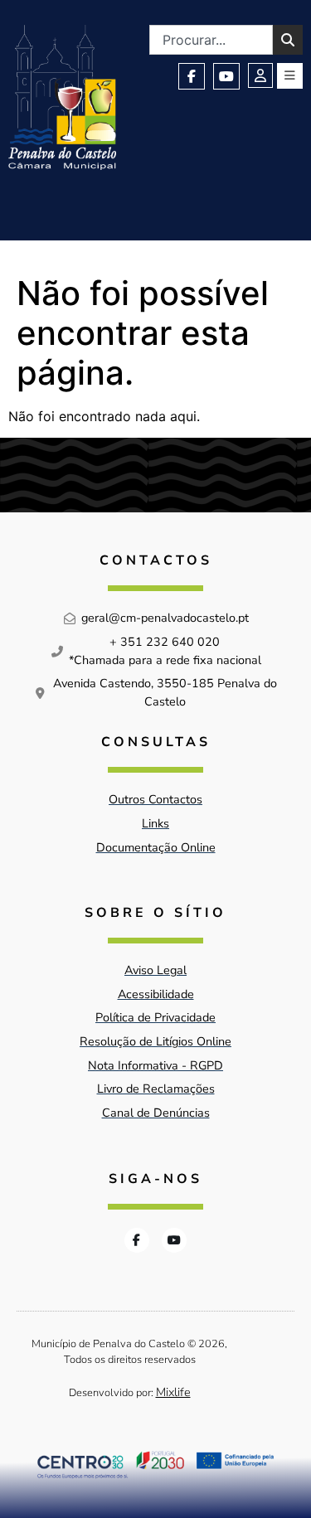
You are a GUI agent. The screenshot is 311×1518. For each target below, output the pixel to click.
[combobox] (211, 40)
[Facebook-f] (191, 76)
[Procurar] (288, 40)
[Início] (62, 97)
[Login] (260, 75)
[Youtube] (226, 76)
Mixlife (173, 1392)
